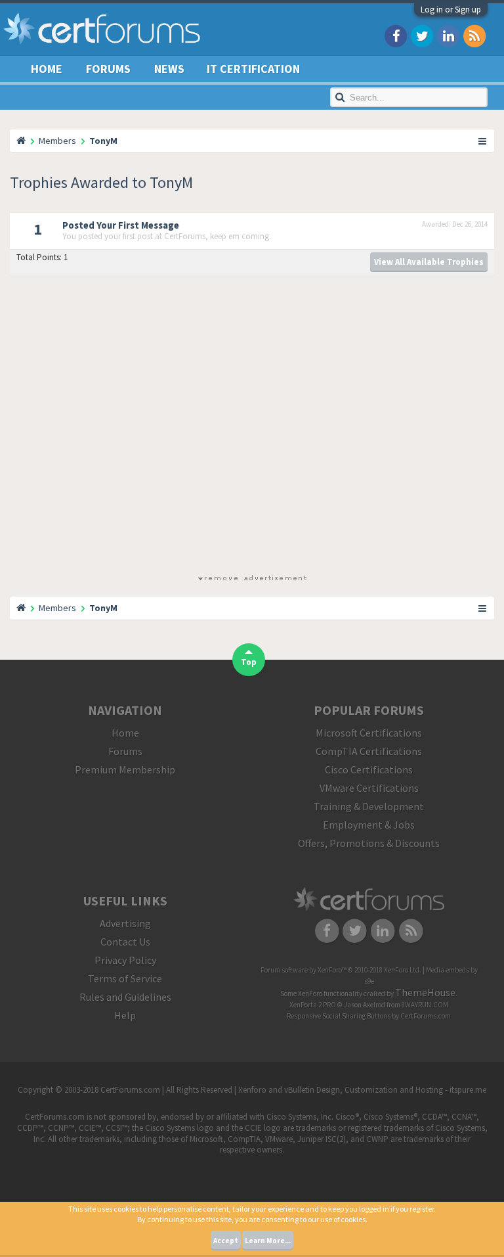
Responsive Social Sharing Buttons (338, 1015)
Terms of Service (125, 978)
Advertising (125, 923)
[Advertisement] (252, 427)
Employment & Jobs (369, 824)
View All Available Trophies (429, 261)
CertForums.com (425, 1015)
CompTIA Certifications (369, 751)
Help (125, 1015)
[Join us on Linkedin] (448, 35)
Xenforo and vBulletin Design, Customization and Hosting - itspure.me (362, 1089)
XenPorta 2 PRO (312, 1004)
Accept (225, 1240)
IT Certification (253, 68)
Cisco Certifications (369, 769)
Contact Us (125, 941)
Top (249, 662)
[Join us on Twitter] (422, 35)
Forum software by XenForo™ (341, 969)
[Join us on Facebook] (396, 35)
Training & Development (369, 806)
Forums (108, 68)
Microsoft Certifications (369, 732)
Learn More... (268, 1240)
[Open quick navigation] (483, 140)
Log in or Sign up (451, 9)
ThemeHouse (425, 992)
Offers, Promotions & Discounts (369, 843)
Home (46, 68)
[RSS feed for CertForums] (474, 35)
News (169, 68)
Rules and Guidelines (125, 996)
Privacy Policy (125, 960)
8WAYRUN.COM (425, 1004)
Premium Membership (125, 769)
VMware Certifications (369, 787)
